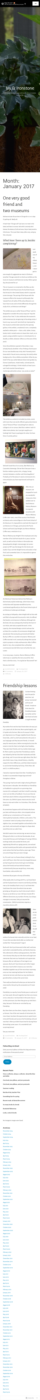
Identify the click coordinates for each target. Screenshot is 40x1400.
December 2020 (8, 1224)
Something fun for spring (11, 1096)
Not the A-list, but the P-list (11, 1092)
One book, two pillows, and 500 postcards (16, 1080)
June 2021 (6, 1208)
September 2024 (8, 1137)
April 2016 (6, 1389)
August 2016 (6, 1376)
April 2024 (6, 1143)
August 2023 (6, 1152)
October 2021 (7, 1196)
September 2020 (8, 1230)
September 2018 (8, 1302)
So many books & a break (11, 1104)
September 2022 (8, 1171)
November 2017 (7, 1330)
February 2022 (7, 1190)
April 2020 (6, 1246)
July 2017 (5, 1342)
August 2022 (6, 1174)
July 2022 (5, 1177)
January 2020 (7, 1255)
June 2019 (6, 1277)
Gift (35, 3)
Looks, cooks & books (10, 1113)
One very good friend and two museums (16, 204)
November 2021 (7, 1193)
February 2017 (7, 1358)
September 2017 (8, 1336)
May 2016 (6, 1386)
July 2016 (5, 1379)
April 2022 (6, 1184)
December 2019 (7, 1258)
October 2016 (7, 1370)
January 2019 (7, 1292)
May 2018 (6, 1314)
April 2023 (6, 1156)
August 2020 (6, 1233)
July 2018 (5, 1308)
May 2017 (6, 1348)
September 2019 (8, 1267)
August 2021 (6, 1202)
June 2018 (6, 1311)
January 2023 (6, 1165)
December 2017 (7, 1327)
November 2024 (8, 1131)
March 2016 (6, 1392)
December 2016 (7, 1364)
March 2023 (6, 1159)
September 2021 (8, 1199)
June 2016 (6, 1383)
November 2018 (8, 1295)
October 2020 (7, 1227)
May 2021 (6, 1212)
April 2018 (6, 1317)
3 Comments (9, 1038)
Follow (7, 1062)
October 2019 (7, 1264)
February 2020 (7, 1252)
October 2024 (7, 1134)
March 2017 (6, 1355)
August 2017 (6, 1339)
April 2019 (6, 1283)
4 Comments (9, 671)
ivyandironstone (10, 669)
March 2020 (6, 1249)
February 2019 (7, 1289)
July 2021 (5, 1205)
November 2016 (8, 1367)
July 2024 (5, 1140)
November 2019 (8, 1261)
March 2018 (6, 1320)
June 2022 (6, 1180)
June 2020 (6, 1240)
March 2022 (6, 1187)
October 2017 (7, 1333)
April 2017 (6, 1351)
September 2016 (8, 1373)
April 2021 (6, 1215)
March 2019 (6, 1286)
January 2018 (7, 1324)
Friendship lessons (20, 685)
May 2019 (6, 1280)
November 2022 (8, 1168)
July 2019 (5, 1274)
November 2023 (7, 1146)
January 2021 (6, 1221)
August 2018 (6, 1305)
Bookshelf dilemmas (9, 1108)
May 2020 (6, 1243)
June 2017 (6, 1345)
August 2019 (6, 1271)
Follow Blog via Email (11, 1046)
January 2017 (6, 1361)
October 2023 (7, 1149)
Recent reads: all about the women (14, 1100)
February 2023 (7, 1162)
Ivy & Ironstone (20, 88)
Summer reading (8, 1088)
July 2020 (5, 1236)
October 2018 (7, 1299)
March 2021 (6, 1218)
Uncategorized (22, 669)
